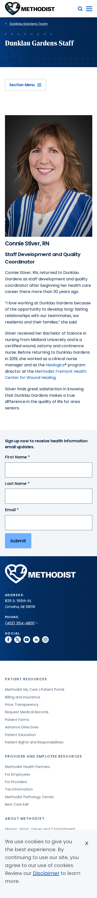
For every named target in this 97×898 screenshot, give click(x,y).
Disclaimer (46, 873)
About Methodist (25, 818)
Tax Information (19, 789)
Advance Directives (22, 727)
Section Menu (22, 84)
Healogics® (56, 365)
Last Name (26, 484)
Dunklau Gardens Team (29, 23)
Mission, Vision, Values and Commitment (40, 829)
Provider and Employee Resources (43, 756)
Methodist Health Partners (27, 766)
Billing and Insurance (22, 697)
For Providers (16, 781)
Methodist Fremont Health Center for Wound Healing (46, 375)
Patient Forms (17, 719)
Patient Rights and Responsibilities (34, 742)
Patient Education (20, 734)
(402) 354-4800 (20, 623)
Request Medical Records (26, 712)
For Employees (17, 774)
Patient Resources (26, 679)
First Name (26, 457)
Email (21, 510)
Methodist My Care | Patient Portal (34, 689)
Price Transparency (22, 704)
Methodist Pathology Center (29, 796)
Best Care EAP (17, 804)
